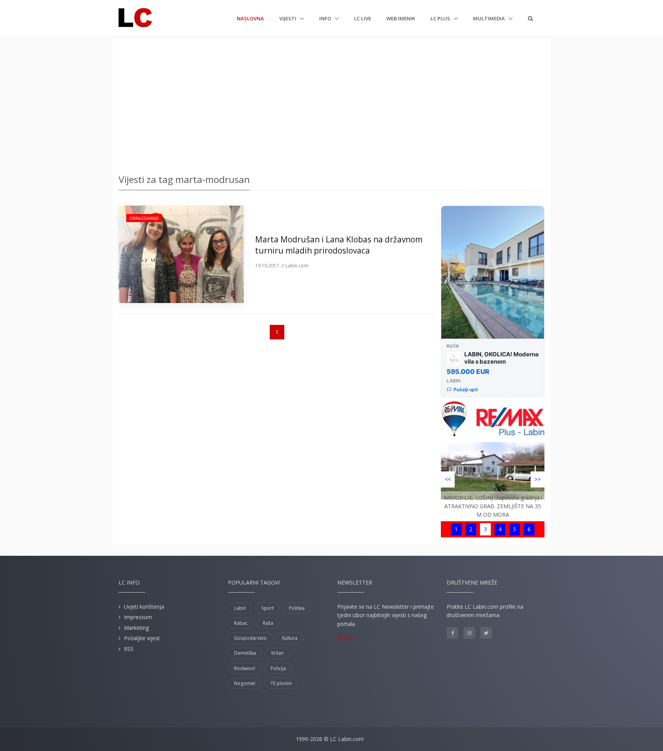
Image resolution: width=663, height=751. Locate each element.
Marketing (136, 627)
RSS (129, 648)
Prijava (345, 637)
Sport (267, 608)
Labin (240, 608)
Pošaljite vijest (142, 638)
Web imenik (400, 18)
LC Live (362, 18)
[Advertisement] (331, 103)
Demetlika (245, 653)
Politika (297, 608)
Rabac (240, 623)
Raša (268, 623)
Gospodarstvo (250, 638)
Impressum (138, 617)
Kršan (277, 653)
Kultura (289, 638)
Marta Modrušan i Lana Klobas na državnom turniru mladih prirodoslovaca (338, 245)
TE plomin (281, 683)
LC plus (440, 18)
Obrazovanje (144, 218)
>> (537, 479)
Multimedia (489, 18)
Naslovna (250, 18)
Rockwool (244, 668)
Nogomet (244, 683)
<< (448, 479)
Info (325, 18)
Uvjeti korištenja (144, 606)
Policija (278, 668)
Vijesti (288, 18)
